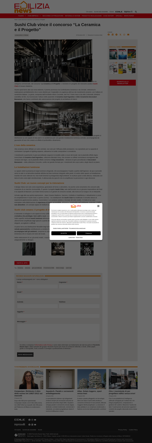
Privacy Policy (79, 237)
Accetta (64, 233)
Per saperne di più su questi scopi (77, 228)
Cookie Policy (72, 237)
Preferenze (89, 233)
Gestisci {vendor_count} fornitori (60, 228)
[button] (98, 206)
